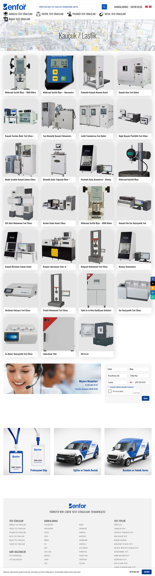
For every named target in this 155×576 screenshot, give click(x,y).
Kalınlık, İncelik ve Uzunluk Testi (126, 548)
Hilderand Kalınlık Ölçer (129, 179)
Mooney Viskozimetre (127, 266)
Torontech (83, 559)
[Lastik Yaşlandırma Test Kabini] (96, 116)
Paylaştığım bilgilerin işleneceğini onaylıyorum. (122, 387)
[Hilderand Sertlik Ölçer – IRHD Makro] (96, 203)
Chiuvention (48, 528)
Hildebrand (83, 540)
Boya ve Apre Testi (121, 563)
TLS (45, 544)
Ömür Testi (118, 524)
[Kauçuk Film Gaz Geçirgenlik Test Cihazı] (134, 203)
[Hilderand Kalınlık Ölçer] (134, 160)
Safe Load (47, 552)
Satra (46, 559)
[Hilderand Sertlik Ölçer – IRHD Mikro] (20, 73)
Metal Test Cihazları (16, 536)
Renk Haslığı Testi (120, 536)
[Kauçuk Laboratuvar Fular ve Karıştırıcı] (58, 247)
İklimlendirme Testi (121, 552)
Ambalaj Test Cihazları (17, 524)
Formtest (82, 532)
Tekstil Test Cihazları (17, 528)
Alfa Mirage (83, 548)
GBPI (45, 548)
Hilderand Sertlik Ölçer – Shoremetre (58, 92)
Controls (82, 544)
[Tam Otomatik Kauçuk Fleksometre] (58, 116)
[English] (150, 6)
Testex (46, 532)
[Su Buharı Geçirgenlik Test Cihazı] (20, 334)
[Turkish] (146, 6)
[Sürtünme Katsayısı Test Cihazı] (20, 291)
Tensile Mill (83, 555)
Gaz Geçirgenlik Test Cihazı (130, 310)
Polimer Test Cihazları (17, 532)
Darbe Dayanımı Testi (121, 555)
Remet (81, 524)
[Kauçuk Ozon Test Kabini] (134, 73)
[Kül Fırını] (96, 334)
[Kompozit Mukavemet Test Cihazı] (96, 247)
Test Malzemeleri (15, 559)
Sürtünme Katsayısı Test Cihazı (17, 310)
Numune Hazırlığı (120, 540)
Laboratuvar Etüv (50, 353)
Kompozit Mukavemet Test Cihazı (94, 266)
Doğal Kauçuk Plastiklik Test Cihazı (133, 135)
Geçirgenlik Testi (120, 559)
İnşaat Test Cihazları (17, 540)
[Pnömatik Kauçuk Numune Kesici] (96, 73)
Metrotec (82, 536)
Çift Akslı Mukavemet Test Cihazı (18, 223)
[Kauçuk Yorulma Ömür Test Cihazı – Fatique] (20, 116)
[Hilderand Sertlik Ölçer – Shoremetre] (58, 73)
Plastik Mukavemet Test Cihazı (55, 310)
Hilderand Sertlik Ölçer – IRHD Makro (96, 223)
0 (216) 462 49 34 (91, 385)
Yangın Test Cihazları (17, 544)
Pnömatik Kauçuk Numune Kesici (94, 92)
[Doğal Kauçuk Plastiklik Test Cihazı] (134, 116)
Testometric (48, 524)
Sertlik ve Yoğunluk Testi (123, 532)
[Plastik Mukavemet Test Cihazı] (58, 291)
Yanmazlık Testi (119, 528)
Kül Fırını (85, 353)
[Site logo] (16, 6)
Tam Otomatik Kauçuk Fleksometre (57, 135)
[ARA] (104, 6)
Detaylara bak (134, 572)
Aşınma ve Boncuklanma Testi (124, 567)
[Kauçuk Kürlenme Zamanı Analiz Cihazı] (20, 247)
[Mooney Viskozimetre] (134, 247)
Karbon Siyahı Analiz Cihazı (54, 223)
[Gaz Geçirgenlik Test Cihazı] (134, 291)
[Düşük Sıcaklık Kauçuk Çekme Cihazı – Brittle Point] (20, 160)
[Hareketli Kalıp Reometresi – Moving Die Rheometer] (96, 160)
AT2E (46, 563)
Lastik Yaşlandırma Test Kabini (93, 135)
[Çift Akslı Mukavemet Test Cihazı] (20, 203)
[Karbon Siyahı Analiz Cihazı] (58, 203)
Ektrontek (83, 528)
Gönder (146, 398)
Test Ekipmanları (15, 555)
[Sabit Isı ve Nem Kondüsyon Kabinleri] (96, 291)
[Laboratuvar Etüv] (58, 334)
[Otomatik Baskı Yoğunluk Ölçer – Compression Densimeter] (58, 160)
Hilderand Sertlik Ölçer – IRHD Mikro (20, 92)
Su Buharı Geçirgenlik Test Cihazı (19, 353)
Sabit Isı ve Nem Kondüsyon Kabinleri (96, 310)
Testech (82, 563)
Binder (46, 540)
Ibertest (47, 555)
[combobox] (131, 382)
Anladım (146, 572)
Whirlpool (83, 552)
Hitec (46, 536)
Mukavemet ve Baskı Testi (123, 544)
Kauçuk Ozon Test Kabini (129, 92)
